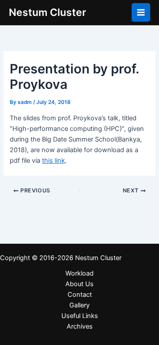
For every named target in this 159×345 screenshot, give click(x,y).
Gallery (79, 305)
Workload (79, 273)
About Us (79, 284)
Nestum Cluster (47, 12)
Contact (80, 295)
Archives (80, 326)
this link (53, 161)
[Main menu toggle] (141, 12)
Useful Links (79, 316)
